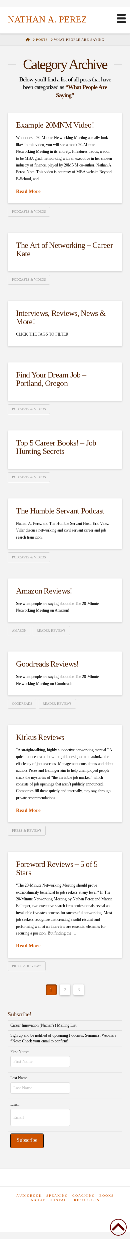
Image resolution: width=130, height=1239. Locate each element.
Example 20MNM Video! (55, 125)
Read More (28, 191)
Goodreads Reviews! (47, 664)
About (38, 1200)
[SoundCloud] (79, 1212)
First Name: (19, 1051)
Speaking (57, 1195)
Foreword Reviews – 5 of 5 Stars (56, 868)
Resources (87, 1200)
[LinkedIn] (62, 1212)
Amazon (19, 630)
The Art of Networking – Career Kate (64, 249)
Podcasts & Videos (29, 211)
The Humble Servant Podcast (60, 510)
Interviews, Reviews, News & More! (61, 317)
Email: (15, 1104)
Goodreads (22, 703)
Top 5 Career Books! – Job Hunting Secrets (56, 447)
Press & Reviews (27, 830)
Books (106, 1195)
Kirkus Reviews (40, 737)
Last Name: (19, 1078)
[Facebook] (48, 1212)
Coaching (83, 1195)
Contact (60, 1200)
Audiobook (29, 1195)
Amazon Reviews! (44, 591)
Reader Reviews (51, 630)
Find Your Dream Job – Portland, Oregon (51, 379)
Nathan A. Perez (47, 19)
